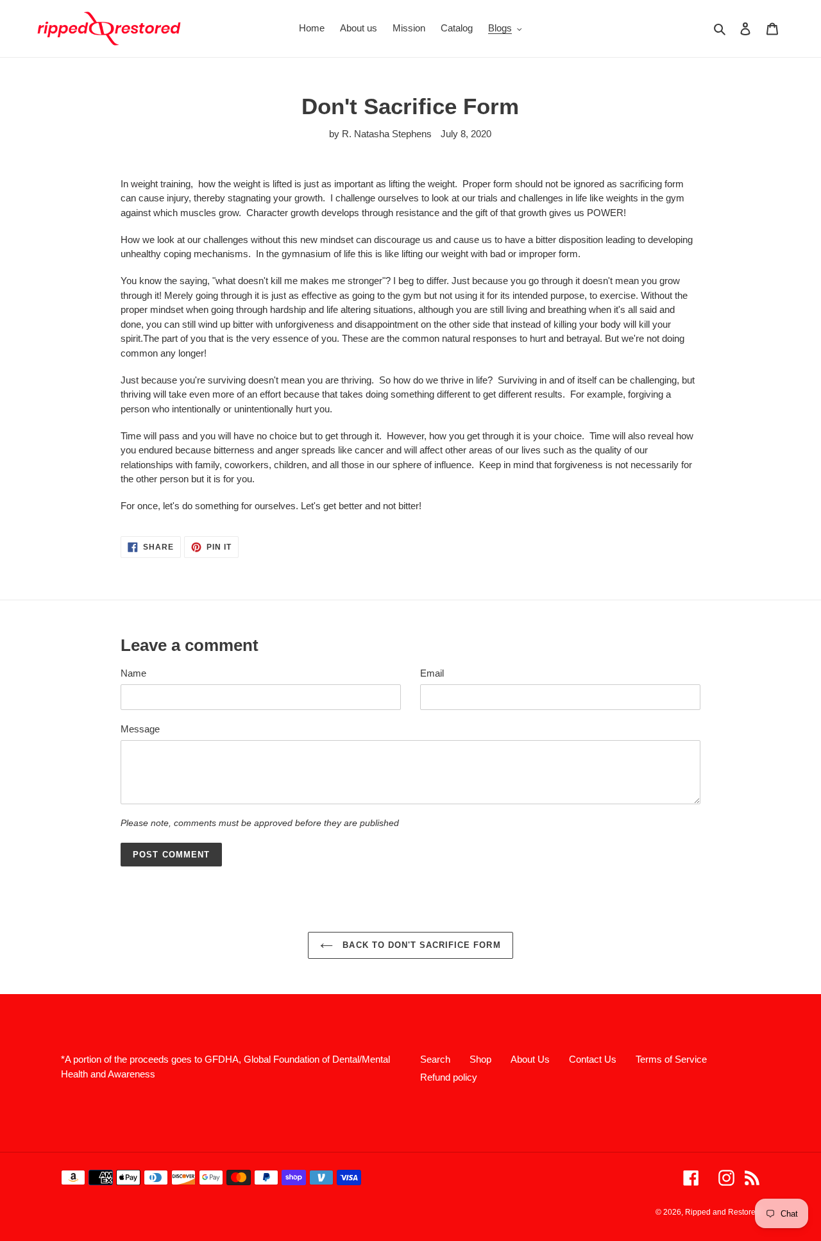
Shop (480, 1059)
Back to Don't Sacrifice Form (419, 945)
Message (140, 728)
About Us (530, 1059)
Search (435, 1059)
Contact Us (592, 1059)
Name (133, 673)
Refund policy (448, 1077)
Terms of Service (671, 1059)
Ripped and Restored (722, 1212)
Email (432, 673)
